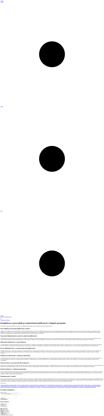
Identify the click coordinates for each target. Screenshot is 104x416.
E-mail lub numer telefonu (5, 393)
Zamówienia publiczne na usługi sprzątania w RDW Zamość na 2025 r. (77, 385)
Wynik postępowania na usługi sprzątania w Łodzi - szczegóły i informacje (14, 385)
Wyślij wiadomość (4, 399)
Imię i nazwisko (3, 392)
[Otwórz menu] (1, 318)
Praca (1, 211)
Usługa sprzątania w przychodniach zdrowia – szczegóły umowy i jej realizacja (26, 387)
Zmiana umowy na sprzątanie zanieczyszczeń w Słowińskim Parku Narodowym (80, 387)
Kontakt (2, 315)
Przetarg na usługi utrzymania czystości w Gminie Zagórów (53, 387)
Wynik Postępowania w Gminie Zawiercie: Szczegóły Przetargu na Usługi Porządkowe (46, 385)
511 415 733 (2, 316)
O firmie (2, 2)
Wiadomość (2, 398)
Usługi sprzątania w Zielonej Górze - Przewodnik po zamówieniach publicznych (63, 386)
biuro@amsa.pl (8, 316)
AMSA (1, 1)
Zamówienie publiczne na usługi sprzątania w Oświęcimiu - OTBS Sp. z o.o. (32, 386)
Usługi (1, 106)
